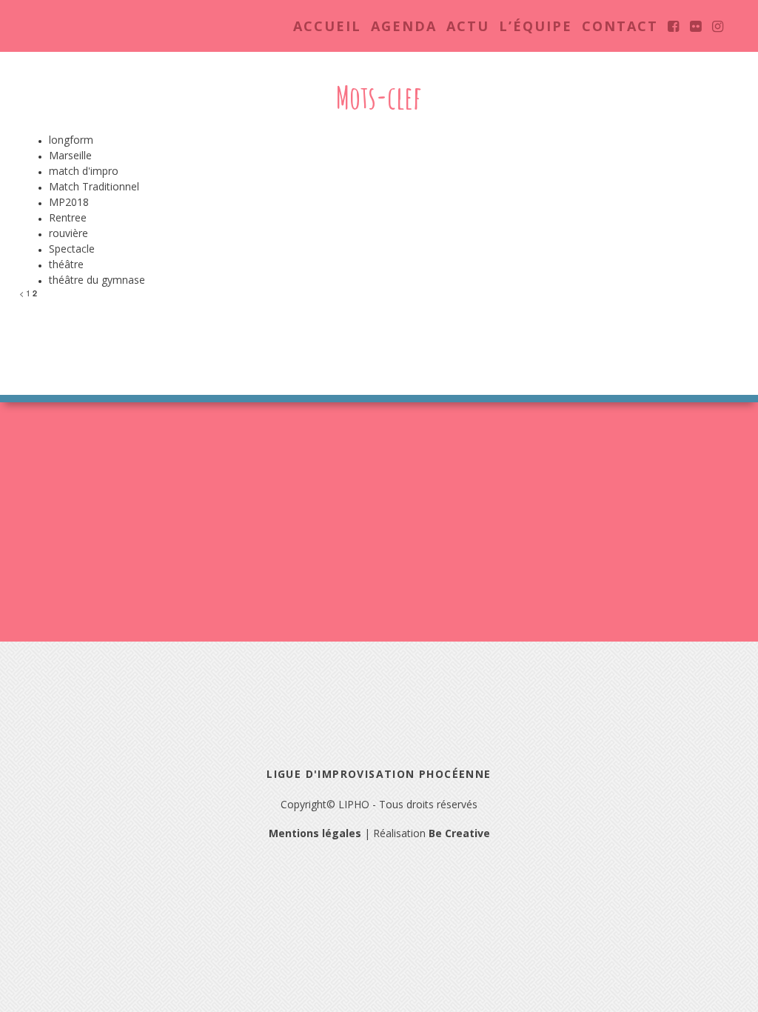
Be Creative (459, 833)
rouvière (68, 233)
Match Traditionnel (94, 186)
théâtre (66, 264)
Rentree (68, 217)
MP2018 (69, 202)
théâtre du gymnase (97, 280)
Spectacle (72, 249)
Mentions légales (315, 833)
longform (71, 140)
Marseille (70, 155)
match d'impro (83, 171)
